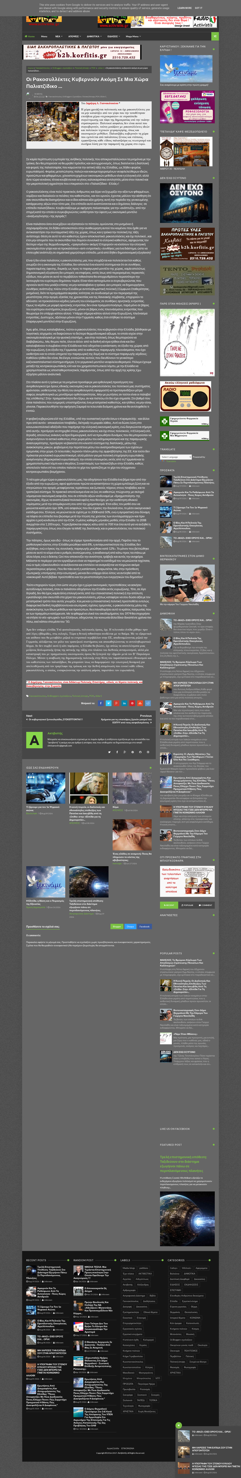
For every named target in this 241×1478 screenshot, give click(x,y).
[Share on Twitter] (108, 703)
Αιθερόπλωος (142, 1279)
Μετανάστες (175, 1334)
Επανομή (141, 1317)
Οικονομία (175, 1350)
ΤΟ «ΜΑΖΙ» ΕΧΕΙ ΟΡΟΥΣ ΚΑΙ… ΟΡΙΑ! (211, 1431)
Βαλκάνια (174, 1273)
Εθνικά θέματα (151, 1312)
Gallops (173, 1268)
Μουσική (190, 1334)
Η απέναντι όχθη (131, 1339)
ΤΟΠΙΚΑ (153, 1400)
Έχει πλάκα (128, 1273)
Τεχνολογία (128, 1406)
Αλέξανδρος (143, 1284)
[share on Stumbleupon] (140, 703)
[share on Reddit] (148, 703)
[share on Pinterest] (132, 703)
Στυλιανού (127, 1400)
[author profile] (29, 98)
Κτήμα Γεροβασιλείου (133, 1356)
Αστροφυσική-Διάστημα (81, 913)
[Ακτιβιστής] (49, 20)
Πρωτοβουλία (129, 1389)
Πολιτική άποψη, (88, 96)
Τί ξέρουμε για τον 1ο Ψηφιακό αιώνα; (49, 1308)
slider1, (103, 96)
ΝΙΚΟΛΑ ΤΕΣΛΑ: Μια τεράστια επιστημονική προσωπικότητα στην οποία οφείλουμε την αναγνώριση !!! (92, 1272)
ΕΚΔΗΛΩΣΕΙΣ (191, 1284)
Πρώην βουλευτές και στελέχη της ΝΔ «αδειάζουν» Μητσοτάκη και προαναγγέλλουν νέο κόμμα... (93, 1308)
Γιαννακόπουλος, (55, 96)
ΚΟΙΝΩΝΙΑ (195, 1317)
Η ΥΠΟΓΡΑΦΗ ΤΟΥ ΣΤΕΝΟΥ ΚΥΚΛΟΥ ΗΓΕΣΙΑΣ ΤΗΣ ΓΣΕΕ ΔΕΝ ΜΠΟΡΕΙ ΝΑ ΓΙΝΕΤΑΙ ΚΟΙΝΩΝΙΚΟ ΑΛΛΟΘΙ (216, 1466)
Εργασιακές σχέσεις (132, 1328)
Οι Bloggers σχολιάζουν (62, 68)
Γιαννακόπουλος (42, 68)
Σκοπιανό (142, 1395)
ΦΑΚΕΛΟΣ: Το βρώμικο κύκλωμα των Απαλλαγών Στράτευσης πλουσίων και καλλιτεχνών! (181, 665)
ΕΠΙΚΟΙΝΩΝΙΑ (127, 1448)
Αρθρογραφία (129, 1290)
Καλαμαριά (148, 1339)
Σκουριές (155, 1395)
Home (31, 36)
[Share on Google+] (116, 703)
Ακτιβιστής (128, 1284)
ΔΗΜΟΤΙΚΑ (189, 1273)
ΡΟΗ (93, 68)
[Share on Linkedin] (124, 703)
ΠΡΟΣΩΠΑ (128, 1384)
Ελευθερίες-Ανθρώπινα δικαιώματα (187, 1295)
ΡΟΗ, (98, 96)
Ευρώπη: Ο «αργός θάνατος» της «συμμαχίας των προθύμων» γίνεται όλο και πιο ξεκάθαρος (193, 757)
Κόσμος (195, 1328)
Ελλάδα (174, 1301)
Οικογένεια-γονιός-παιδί (181, 1345)
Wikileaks (186, 1268)
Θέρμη (194, 1306)
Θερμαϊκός (175, 1312)
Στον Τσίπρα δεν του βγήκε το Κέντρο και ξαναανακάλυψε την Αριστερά (96, 1327)
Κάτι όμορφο (176, 1323)
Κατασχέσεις (129, 1345)
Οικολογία (202, 1345)
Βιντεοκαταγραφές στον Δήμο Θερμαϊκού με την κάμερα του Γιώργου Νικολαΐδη (190, 833)
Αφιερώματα (201, 1268)
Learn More (185, 8)
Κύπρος (149, 1367)
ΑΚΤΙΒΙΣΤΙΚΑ (145, 1273)
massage (117, 863)
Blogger (117, 926)
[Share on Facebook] (101, 703)
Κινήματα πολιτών (131, 1350)
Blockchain (31, 813)
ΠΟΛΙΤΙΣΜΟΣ (191, 1350)
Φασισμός (174, 1367)
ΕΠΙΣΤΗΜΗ (175, 1290)
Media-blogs (129, 1268)
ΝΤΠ (158, 1378)
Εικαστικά (127, 1317)
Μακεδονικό (128, 1372)
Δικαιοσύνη (141, 1306)
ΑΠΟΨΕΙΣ (74, 823)
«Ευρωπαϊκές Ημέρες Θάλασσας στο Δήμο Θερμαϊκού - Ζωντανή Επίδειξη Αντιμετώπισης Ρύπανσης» (92, 1363)
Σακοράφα (128, 1395)
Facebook (145, 926)
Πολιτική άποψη (82, 68)
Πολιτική (190, 1356)
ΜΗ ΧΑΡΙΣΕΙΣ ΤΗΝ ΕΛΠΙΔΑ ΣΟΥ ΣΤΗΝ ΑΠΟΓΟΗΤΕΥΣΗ (51, 1351)
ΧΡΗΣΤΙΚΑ (128, 1411)
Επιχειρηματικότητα (132, 1323)
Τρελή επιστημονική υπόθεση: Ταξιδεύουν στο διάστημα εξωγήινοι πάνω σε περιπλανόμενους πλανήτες (193, 479)
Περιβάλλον (175, 1356)
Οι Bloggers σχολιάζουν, (72, 96)
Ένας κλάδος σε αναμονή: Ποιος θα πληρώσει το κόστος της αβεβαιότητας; (132, 856)
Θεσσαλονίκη (191, 1312)
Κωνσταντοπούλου (132, 1367)
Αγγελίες (127, 1279)
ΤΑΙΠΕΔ (141, 1400)
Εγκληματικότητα (131, 1312)
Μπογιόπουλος (144, 1378)
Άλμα (116, 807)
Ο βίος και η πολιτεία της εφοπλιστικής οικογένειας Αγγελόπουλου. (188, 525)
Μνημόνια (127, 1378)
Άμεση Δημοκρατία (35, 907)
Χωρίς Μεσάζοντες (147, 1411)
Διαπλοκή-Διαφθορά (180, 1279)
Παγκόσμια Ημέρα (146, 1384)
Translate (171, 461)
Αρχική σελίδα (113, 1448)
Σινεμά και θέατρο (198, 1361)
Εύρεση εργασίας (178, 1306)
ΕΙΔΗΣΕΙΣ (175, 1284)
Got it (198, 8)
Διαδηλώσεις (149, 1301)
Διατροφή (127, 1306)
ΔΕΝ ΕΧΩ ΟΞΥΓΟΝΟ (184, 1052)
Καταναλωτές (192, 1323)
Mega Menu (132, 36)
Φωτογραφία (144, 1406)
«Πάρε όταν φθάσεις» (185, 1034)
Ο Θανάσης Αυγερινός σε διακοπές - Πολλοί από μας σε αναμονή (98, 1345)
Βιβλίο (153, 1295)
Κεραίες (143, 1345)
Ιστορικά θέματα (177, 1317)
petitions (144, 1268)
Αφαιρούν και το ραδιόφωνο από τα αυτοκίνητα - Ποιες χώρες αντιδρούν (193, 493)
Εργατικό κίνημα (190, 1301)
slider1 (101, 68)
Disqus (130, 926)
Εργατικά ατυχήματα (132, 1334)
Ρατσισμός (145, 1389)
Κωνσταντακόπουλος (133, 1361)
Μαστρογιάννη (146, 1372)
